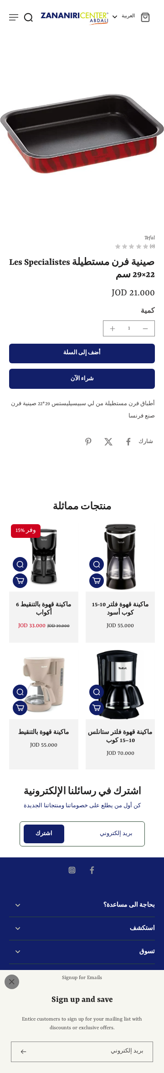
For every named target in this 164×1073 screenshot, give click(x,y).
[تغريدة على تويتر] (108, 442)
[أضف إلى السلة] (20, 580)
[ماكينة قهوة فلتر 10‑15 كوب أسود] (120, 557)
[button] (82, 353)
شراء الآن (82, 379)
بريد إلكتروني (116, 833)
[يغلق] (12, 982)
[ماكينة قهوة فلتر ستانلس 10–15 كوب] (120, 684)
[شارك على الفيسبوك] (128, 442)
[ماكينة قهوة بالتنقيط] (43, 684)
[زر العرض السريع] (20, 564)
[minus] (145, 329)
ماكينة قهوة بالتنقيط (43, 732)
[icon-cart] (145, 17)
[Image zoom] (82, 134)
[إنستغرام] (72, 870)
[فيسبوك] (92, 870)
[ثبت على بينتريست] (88, 442)
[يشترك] (22, 1052)
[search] (28, 17)
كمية (148, 311)
